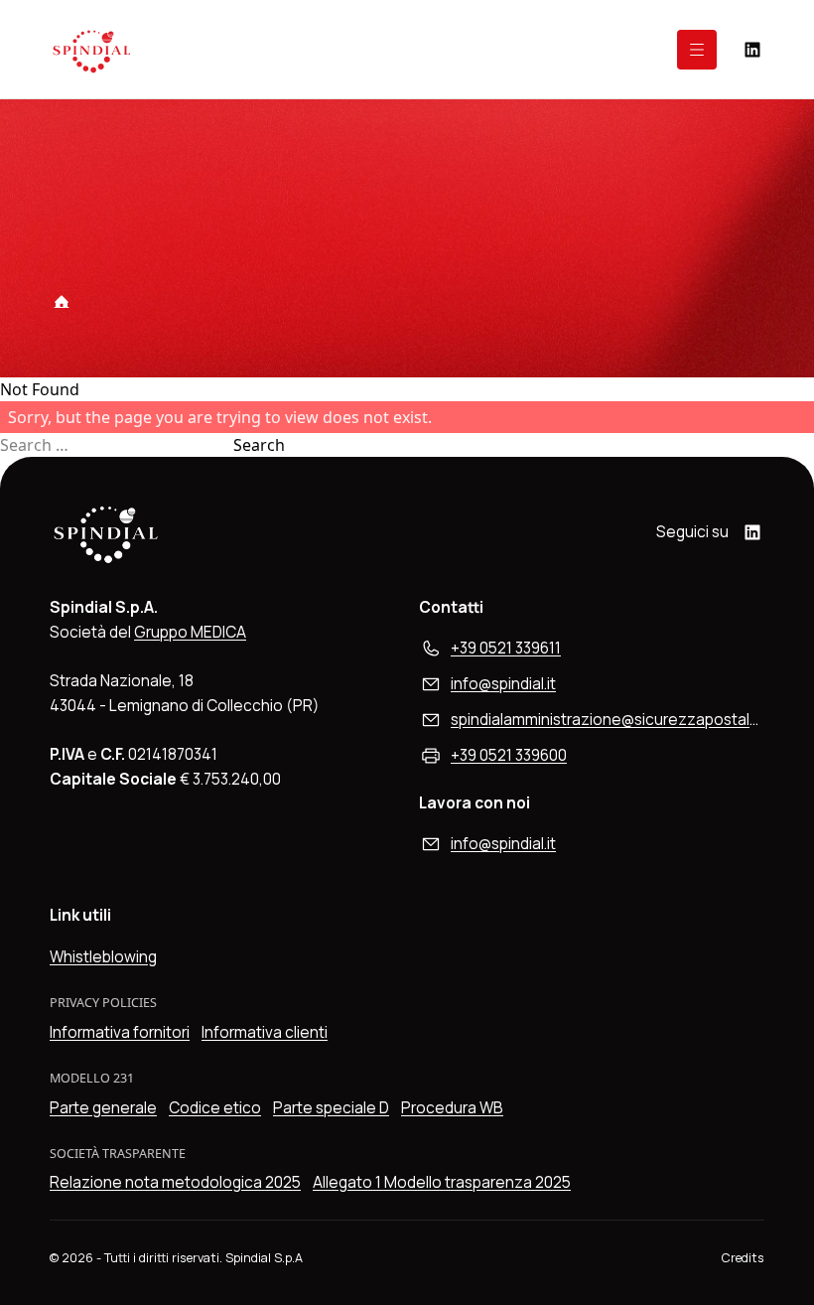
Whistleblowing (103, 956)
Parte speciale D (331, 1107)
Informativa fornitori (120, 1032)
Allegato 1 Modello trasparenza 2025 (442, 1182)
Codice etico (215, 1107)
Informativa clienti (265, 1032)
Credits (743, 1257)
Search (259, 445)
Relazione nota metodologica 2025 (175, 1182)
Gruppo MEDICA (190, 632)
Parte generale (103, 1107)
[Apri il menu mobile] (697, 50)
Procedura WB (452, 1107)
